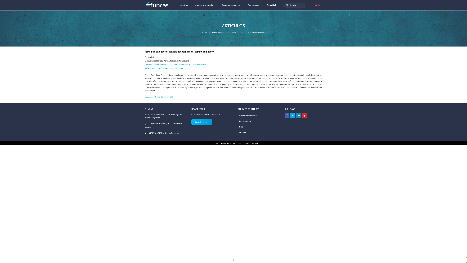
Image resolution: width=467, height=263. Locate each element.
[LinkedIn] (298, 115)
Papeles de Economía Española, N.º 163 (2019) (164, 68)
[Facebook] (287, 115)
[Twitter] (292, 115)
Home (204, 32)
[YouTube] (304, 115)
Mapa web (255, 143)
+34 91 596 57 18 (154, 133)
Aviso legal (215, 143)
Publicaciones (253, 5)
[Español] (318, 5)
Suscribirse (200, 122)
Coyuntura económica (231, 5)
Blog (241, 127)
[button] (287, 5)
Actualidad (271, 5)
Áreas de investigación (204, 5)
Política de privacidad (228, 143)
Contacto (243, 132)
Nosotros (184, 5)
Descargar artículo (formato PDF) (159, 97)
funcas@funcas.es (172, 133)
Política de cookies (243, 143)
